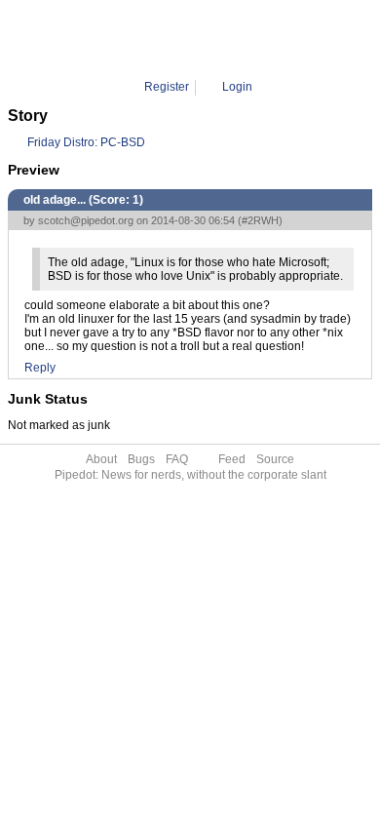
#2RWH (260, 220)
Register (166, 87)
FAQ (177, 459)
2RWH (255, 39)
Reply (40, 367)
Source (275, 459)
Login (237, 87)
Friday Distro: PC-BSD (86, 142)
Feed (232, 459)
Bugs (141, 459)
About (101, 459)
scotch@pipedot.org (85, 220)
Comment (198, 39)
